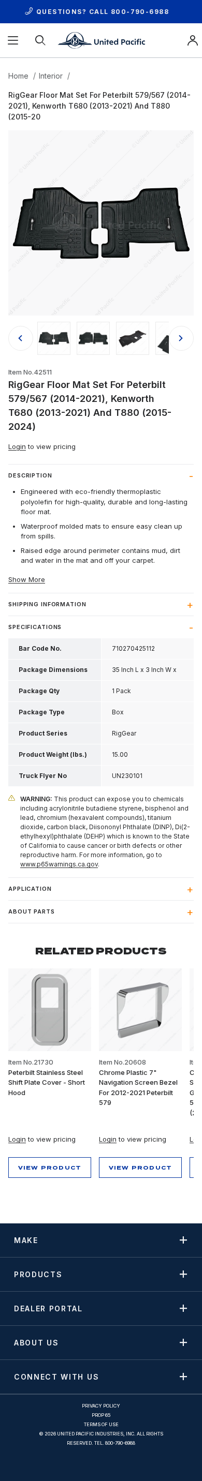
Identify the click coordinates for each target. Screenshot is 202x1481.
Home (18, 75)
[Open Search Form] (41, 40)
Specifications (35, 627)
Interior (51, 75)
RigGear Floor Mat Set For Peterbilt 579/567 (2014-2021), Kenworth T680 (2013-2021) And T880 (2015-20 (99, 106)
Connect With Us (56, 1376)
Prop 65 (101, 1415)
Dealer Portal (48, 1308)
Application (30, 888)
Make (26, 1240)
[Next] (181, 338)
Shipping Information (47, 604)
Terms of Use (101, 1424)
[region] (101, 338)
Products (38, 1274)
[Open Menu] (13, 40)
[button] (54, 338)
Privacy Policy (101, 1406)
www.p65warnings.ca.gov (59, 864)
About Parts (31, 911)
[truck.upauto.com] (101, 39)
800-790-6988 (140, 12)
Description (30, 475)
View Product (49, 1167)
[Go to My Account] (192, 40)
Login (17, 446)
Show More (26, 579)
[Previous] (20, 338)
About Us (36, 1342)
